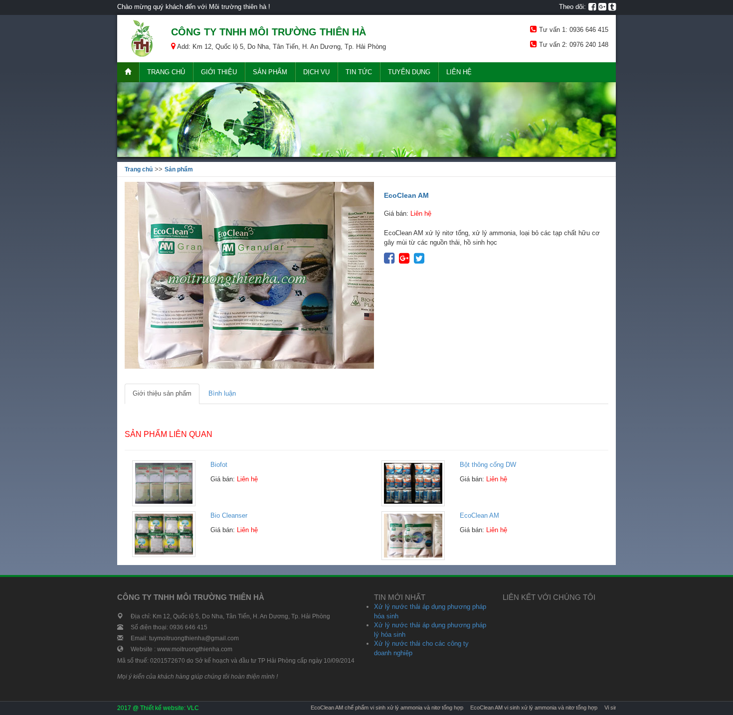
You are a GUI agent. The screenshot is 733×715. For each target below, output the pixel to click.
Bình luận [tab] (222, 393)
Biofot (218, 464)
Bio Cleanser (228, 515)
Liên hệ (459, 72)
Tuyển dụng (409, 72)
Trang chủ (166, 72)
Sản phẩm (270, 72)
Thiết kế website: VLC (169, 708)
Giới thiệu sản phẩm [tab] (162, 393)
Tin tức (359, 72)
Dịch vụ (316, 72)
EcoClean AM (479, 515)
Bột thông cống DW (488, 464)
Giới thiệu (219, 72)
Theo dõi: (572, 6)
